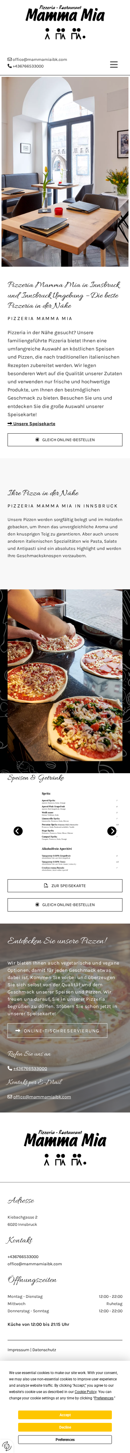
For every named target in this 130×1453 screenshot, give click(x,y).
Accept (65, 1415)
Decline (65, 1427)
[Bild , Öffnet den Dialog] (65, 831)
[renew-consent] (7, 1446)
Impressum (18, 1349)
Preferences (65, 1440)
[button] (65, 439)
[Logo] (65, 22)
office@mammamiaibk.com (40, 59)
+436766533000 (28, 66)
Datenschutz (44, 1349)
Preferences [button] (103, 1398)
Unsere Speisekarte (31, 423)
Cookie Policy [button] (85, 1392)
